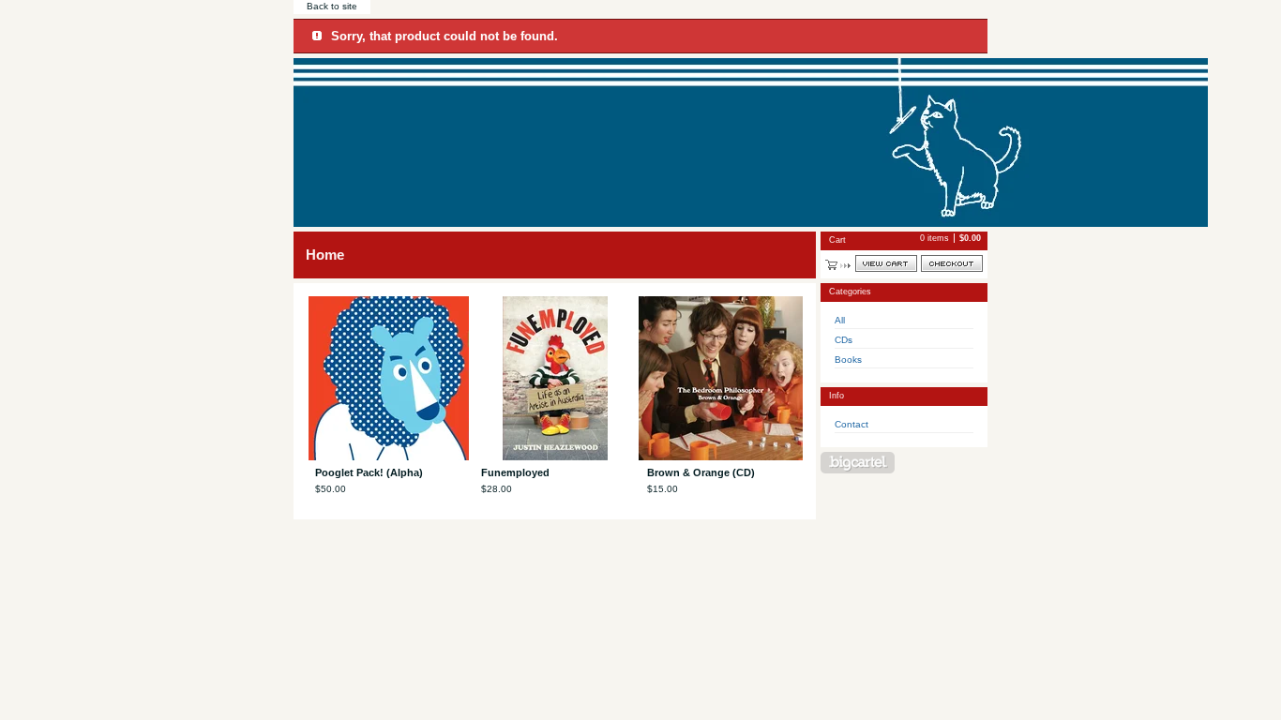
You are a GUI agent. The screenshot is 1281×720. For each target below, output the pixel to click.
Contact (851, 424)
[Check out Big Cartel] (858, 462)
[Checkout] (952, 263)
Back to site (332, 6)
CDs (843, 340)
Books (848, 359)
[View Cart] (886, 263)
